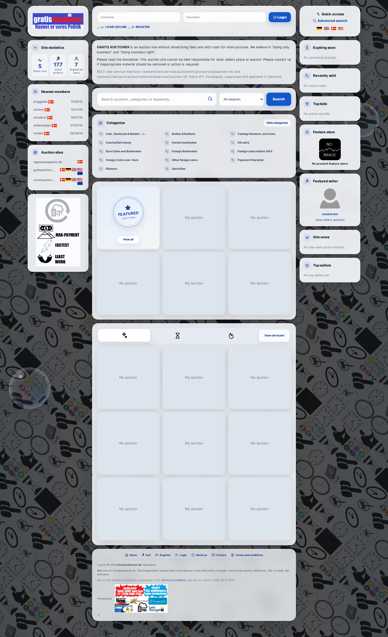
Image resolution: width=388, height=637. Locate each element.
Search (279, 99)
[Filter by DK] (333, 28)
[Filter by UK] (326, 28)
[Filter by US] (340, 28)
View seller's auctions (330, 220)
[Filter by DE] (319, 28)
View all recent (274, 335)
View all (128, 239)
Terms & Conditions (174, 580)
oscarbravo (330, 214)
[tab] (124, 335)
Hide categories (277, 123)
